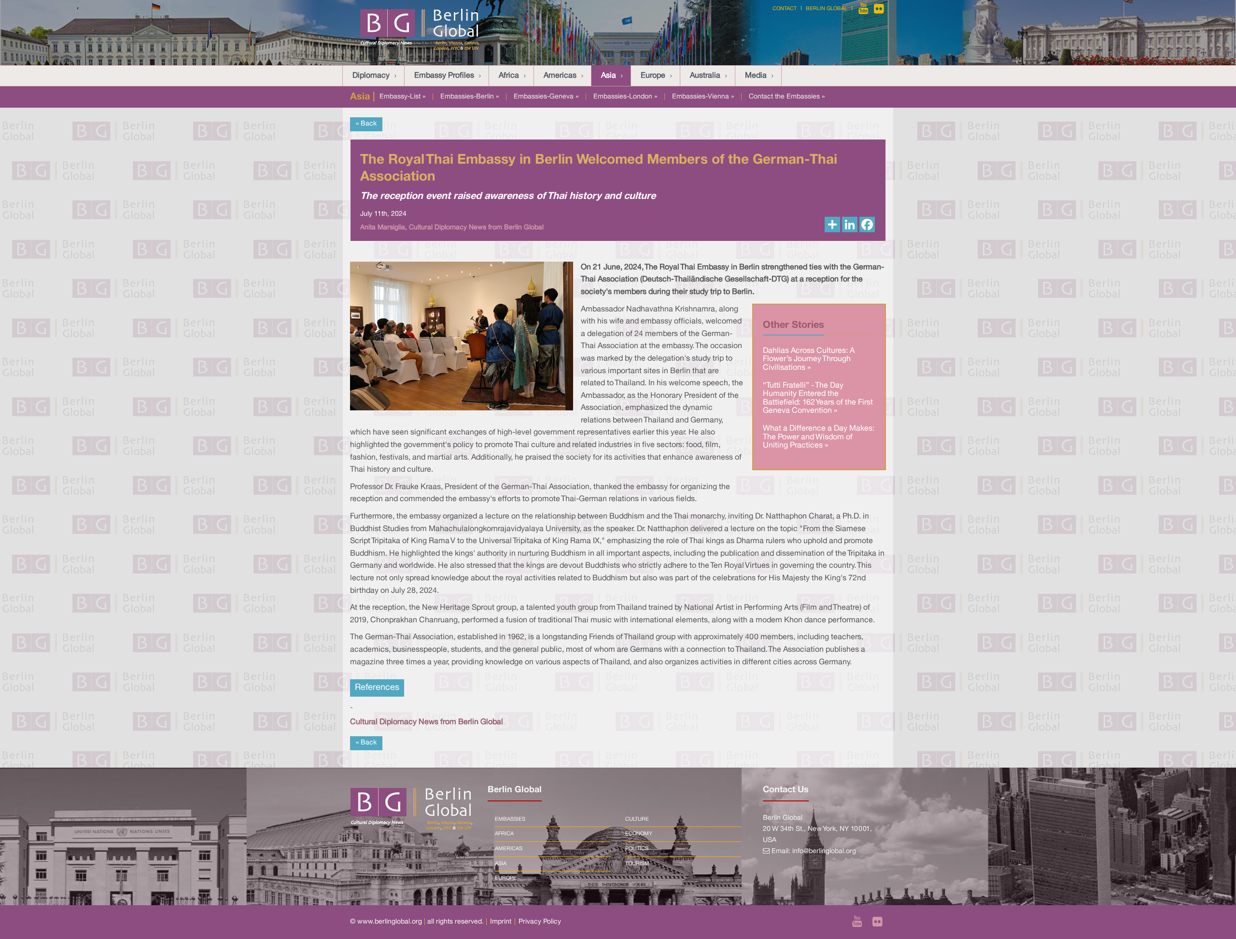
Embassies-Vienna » (703, 97)
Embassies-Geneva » (546, 97)
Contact (784, 8)
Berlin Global (826, 8)
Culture (637, 819)
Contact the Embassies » (787, 97)
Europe (653, 75)
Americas (560, 75)
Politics (636, 848)
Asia (608, 75)
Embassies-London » (625, 97)
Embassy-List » (402, 97)
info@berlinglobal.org (824, 851)
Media (756, 75)
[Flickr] (879, 8)
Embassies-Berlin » (469, 97)
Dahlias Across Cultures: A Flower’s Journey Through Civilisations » (809, 359)
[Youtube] (864, 8)
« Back (366, 124)
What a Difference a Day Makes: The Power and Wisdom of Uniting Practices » (818, 437)
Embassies (510, 819)
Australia (705, 75)
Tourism (637, 863)
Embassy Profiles (444, 75)
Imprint (500, 922)
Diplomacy (371, 75)
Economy (638, 833)
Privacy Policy (540, 922)
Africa (509, 75)
